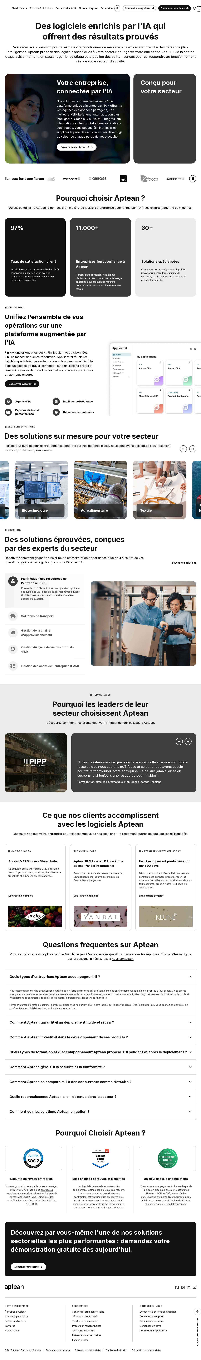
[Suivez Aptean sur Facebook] (177, 1287)
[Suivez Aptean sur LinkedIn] (188, 1287)
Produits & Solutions (41, 8)
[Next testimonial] (188, 741)
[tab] (45, 590)
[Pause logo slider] (192, 178)
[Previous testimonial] (179, 741)
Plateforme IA (19, 8)
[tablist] (45, 623)
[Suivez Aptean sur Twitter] (183, 1287)
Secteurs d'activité (66, 8)
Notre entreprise (88, 8)
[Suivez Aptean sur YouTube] (194, 1287)
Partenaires (106, 8)
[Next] (192, 448)
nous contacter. (123, 958)
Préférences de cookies (58, 1350)
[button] (41, 490)
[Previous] (183, 448)
